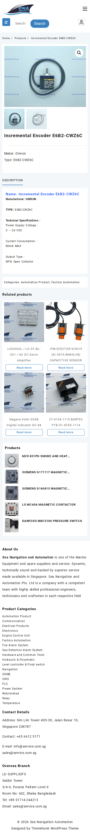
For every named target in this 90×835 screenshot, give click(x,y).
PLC (5, 683)
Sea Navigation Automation (51, 822)
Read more (24, 367)
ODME (6, 674)
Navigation (10, 669)
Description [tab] (12, 180)
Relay (6, 698)
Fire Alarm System (15, 645)
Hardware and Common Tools (23, 655)
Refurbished (10, 693)
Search (39, 23)
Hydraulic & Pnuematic (18, 659)
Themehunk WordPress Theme (54, 828)
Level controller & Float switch (23, 664)
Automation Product (35, 282)
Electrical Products (15, 626)
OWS (5, 679)
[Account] (81, 22)
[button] (79, 53)
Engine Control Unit (16, 635)
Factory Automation (65, 282)
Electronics (10, 630)
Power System (12, 688)
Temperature (11, 703)
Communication (13, 621)
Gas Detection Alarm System (22, 650)
